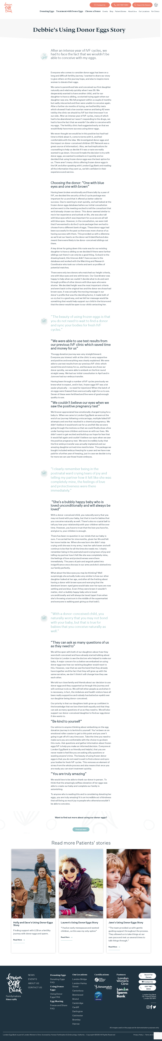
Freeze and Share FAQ (58, 1007)
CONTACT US (35, 987)
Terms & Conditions (152, 1035)
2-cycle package (93, 195)
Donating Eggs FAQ (57, 981)
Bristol (75, 999)
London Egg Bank (85, 415)
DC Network (97, 143)
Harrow (76, 1023)
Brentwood (77, 994)
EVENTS (32, 979)
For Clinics (155, 11)
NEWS (31, 975)
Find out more (81, 829)
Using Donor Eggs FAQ (56, 995)
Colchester (77, 1015)
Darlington (77, 1011)
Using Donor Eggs (57, 988)
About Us (131, 11)
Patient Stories (120, 11)
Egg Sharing (56, 1001)
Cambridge (77, 1003)
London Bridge (79, 979)
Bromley (76, 1019)
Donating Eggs (58, 975)
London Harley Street (79, 985)
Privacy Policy (138, 1035)
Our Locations (144, 11)
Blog (111, 11)
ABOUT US (33, 983)
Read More (17, 940)
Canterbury (78, 990)
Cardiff (75, 1007)
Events (105, 11)
